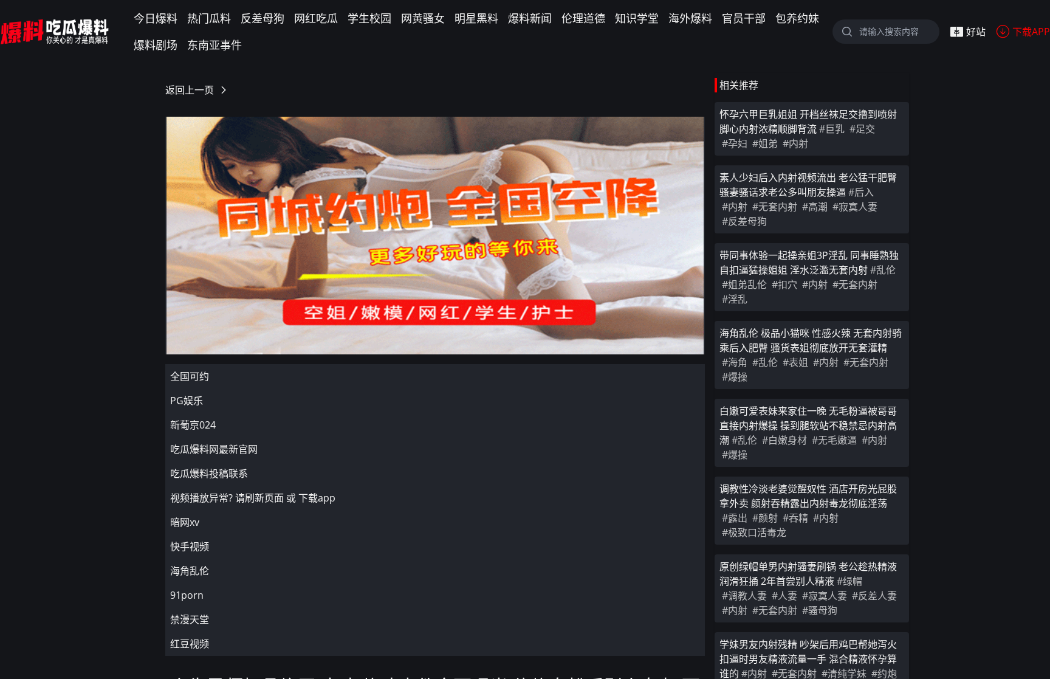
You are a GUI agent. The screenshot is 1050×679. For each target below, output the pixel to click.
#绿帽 (849, 581)
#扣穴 (784, 284)
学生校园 (369, 18)
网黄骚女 (423, 18)
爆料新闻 (530, 18)
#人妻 (784, 595)
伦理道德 (583, 18)
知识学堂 (637, 18)
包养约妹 (797, 18)
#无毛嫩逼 (834, 440)
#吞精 (795, 518)
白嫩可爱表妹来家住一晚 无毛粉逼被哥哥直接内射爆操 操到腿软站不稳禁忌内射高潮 (808, 425)
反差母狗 (262, 18)
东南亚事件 (214, 45)
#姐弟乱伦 (744, 284)
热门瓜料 (209, 18)
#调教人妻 (744, 595)
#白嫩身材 (784, 440)
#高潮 (815, 206)
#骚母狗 (819, 610)
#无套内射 (774, 206)
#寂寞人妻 (854, 206)
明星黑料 (476, 18)
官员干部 (744, 18)
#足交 (862, 129)
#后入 (861, 192)
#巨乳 (832, 129)
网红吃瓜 (316, 18)
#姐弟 (765, 143)
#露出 (734, 518)
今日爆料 (155, 18)
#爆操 (734, 377)
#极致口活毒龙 (754, 532)
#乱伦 (883, 270)
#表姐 (795, 362)
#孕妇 (734, 143)
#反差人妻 (874, 595)
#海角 (734, 362)
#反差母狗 (744, 221)
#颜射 (765, 518)
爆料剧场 (155, 45)
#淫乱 (734, 299)
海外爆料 (690, 18)
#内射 (795, 143)
